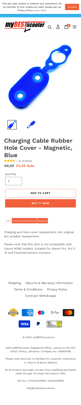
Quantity (10, 173)
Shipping (14, 283)
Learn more (40, 10)
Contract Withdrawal (40, 296)
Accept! (72, 7)
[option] (9, 125)
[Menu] (74, 26)
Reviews (42, 221)
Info (8, 221)
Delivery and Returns (24, 221)
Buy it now (40, 203)
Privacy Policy (57, 289)
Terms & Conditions (28, 289)
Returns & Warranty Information (49, 283)
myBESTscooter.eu (44, 337)
